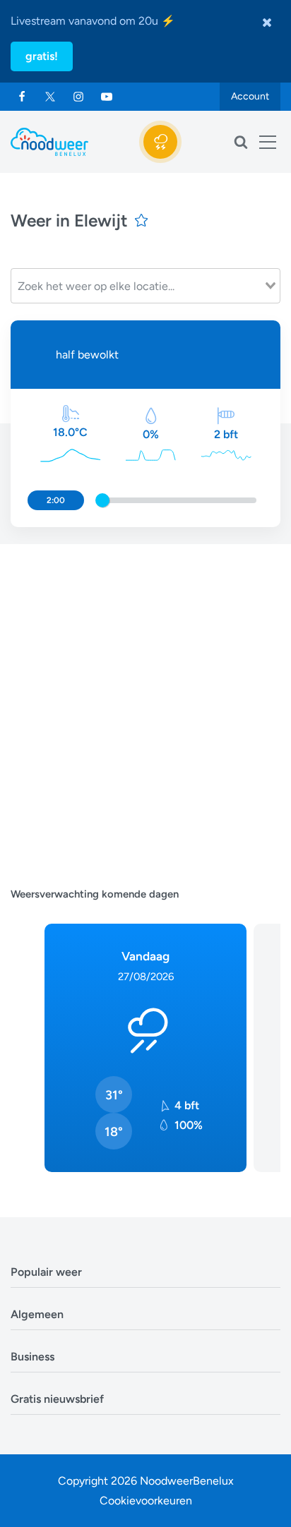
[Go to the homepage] (49, 142)
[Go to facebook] (22, 97)
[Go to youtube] (107, 97)
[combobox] (145, 285)
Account (250, 96)
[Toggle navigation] (267, 142)
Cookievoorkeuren (146, 1500)
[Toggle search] (241, 142)
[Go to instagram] (78, 97)
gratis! (41, 56)
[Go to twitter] (50, 97)
